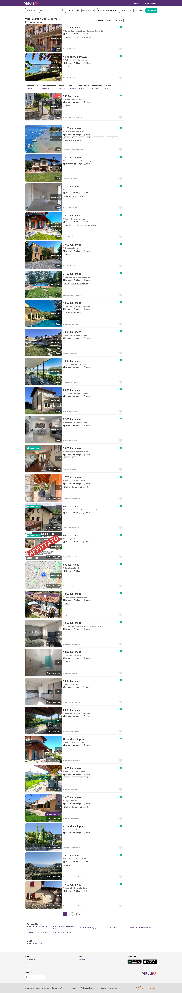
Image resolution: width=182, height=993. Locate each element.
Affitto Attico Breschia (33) (87, 927)
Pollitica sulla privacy (88, 988)
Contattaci (81, 960)
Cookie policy (73, 988)
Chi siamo (28, 963)
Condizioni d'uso (58, 988)
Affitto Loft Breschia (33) (112, 927)
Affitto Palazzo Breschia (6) (62, 932)
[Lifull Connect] (146, 989)
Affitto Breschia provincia (35, 943)
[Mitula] (31, 3)
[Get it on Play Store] (134, 962)
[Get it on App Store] (150, 961)
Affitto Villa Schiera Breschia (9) (140, 927)
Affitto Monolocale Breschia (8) (37, 932)
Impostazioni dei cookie (108, 988)
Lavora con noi (30, 960)
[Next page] (89, 914)
